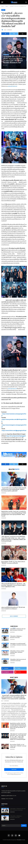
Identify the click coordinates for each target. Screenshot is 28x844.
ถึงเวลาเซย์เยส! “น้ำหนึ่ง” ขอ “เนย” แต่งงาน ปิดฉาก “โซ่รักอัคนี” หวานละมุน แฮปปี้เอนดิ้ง (13, 562)
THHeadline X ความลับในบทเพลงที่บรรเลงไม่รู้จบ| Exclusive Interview (18, 644)
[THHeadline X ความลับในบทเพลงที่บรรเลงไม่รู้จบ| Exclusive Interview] (5, 645)
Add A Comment (14, 616)
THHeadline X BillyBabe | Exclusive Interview (16, 637)
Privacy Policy (13, 774)
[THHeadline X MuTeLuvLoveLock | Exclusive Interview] (5, 661)
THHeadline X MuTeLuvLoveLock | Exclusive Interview (18, 660)
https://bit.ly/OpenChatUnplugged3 (16, 436)
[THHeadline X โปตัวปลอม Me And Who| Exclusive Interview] (5, 630)
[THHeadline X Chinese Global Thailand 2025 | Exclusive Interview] (5, 652)
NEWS (3, 10)
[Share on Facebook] (5, 33)
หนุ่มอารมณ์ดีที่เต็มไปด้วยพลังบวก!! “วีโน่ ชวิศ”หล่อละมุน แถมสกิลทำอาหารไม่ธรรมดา (13, 608)
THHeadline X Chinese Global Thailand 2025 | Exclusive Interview (17, 652)
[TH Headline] (14, 2)
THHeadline (19, 840)
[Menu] (2, 2)
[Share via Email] (22, 33)
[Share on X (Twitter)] (14, 33)
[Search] (26, 2)
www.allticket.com (12, 86)
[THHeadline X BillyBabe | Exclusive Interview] (5, 638)
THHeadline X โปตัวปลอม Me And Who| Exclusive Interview (17, 629)
